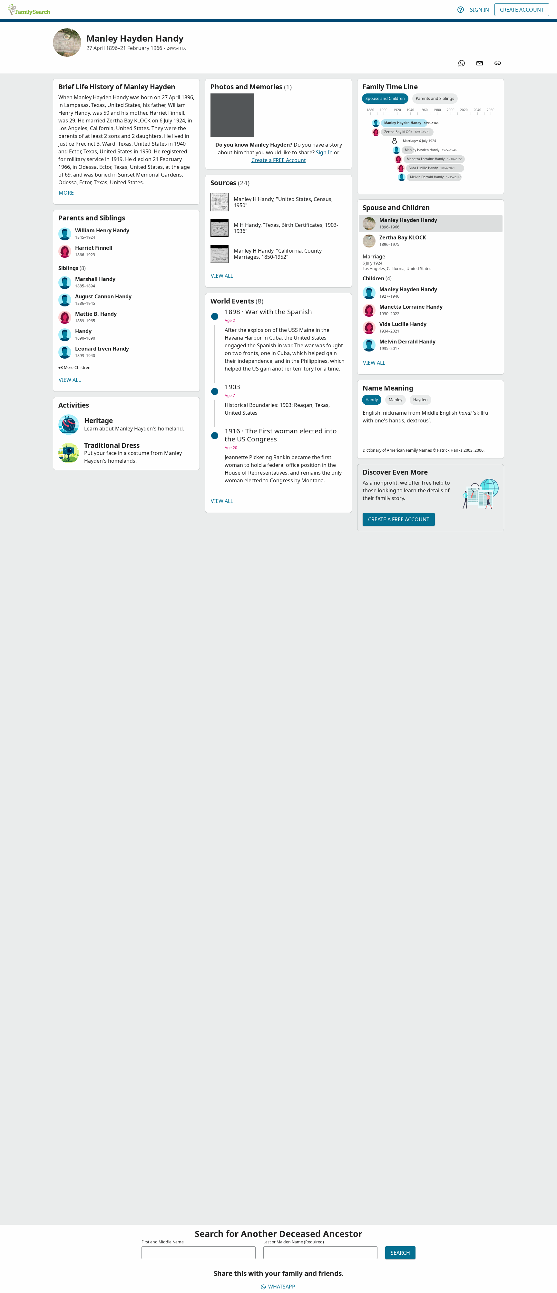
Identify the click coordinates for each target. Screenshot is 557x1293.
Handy (372, 399)
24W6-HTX (176, 48)
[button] (126, 234)
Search (400, 1252)
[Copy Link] (497, 63)
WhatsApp (281, 1286)
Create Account (522, 9)
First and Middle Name (163, 1242)
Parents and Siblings (435, 98)
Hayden (420, 399)
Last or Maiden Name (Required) (293, 1242)
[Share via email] (479, 63)
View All (70, 379)
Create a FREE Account (278, 160)
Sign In (479, 9)
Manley (395, 399)
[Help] (460, 9)
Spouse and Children (385, 98)
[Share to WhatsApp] (461, 63)
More (66, 192)
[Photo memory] (232, 115)
